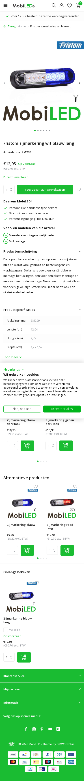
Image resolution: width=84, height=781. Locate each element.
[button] (14, 369)
